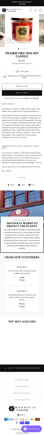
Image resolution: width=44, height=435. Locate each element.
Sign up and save (22, 400)
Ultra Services (22, 386)
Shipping (15, 63)
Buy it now (22, 93)
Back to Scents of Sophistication (23, 368)
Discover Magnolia (22, 393)
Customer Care (22, 380)
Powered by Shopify (22, 433)
